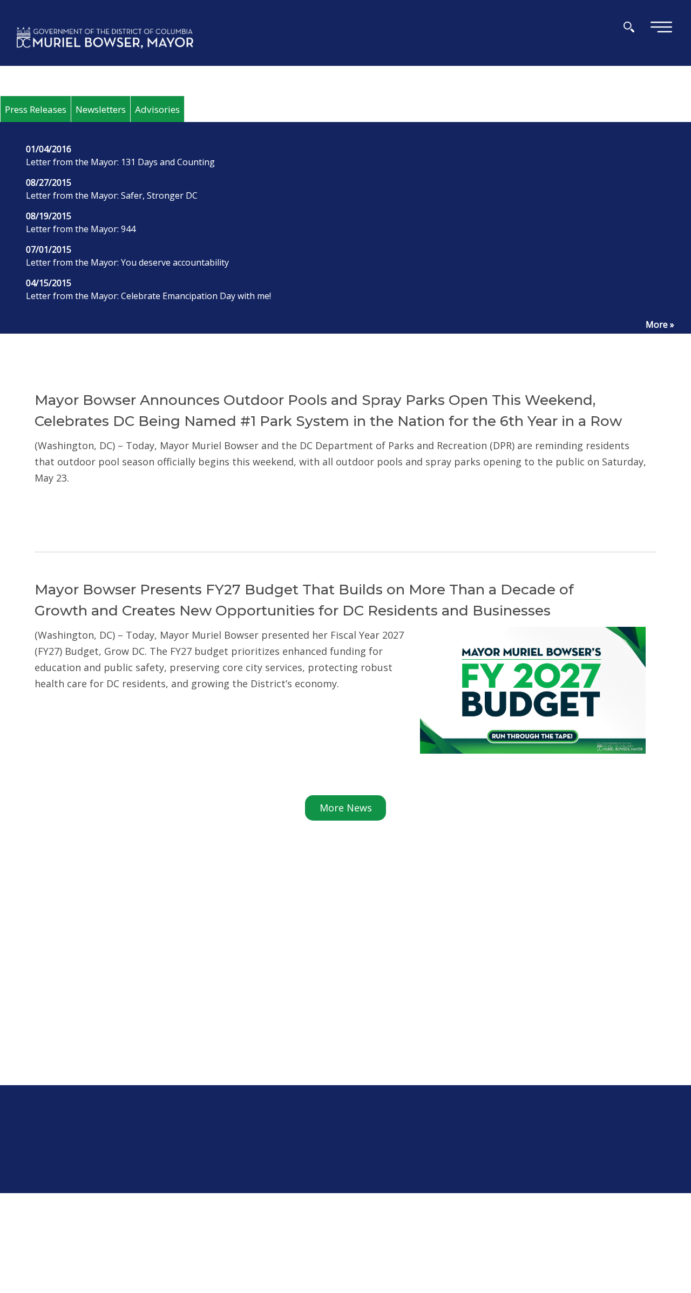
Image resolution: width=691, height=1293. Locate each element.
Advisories (157, 109)
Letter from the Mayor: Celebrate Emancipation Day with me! (148, 296)
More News (346, 807)
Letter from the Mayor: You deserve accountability (127, 262)
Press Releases (35, 109)
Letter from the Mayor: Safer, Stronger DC (112, 195)
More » (660, 324)
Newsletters (101, 109)
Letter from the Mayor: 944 (81, 229)
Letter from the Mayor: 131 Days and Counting (120, 162)
